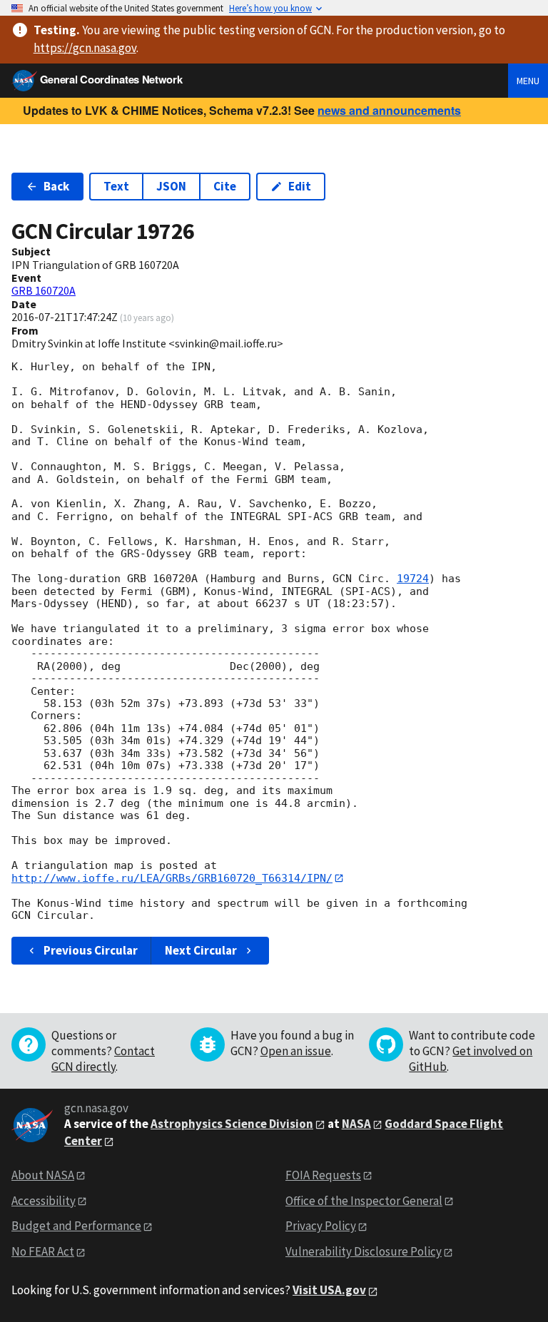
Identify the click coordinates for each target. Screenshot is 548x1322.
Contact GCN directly (103, 1058)
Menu (528, 80)
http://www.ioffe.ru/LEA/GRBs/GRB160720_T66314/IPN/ (172, 878)
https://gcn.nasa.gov (85, 48)
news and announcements (389, 110)
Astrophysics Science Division (232, 1124)
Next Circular (201, 950)
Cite (224, 186)
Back (56, 186)
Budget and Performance (76, 1226)
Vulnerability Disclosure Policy (363, 1251)
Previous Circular (91, 950)
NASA (356, 1124)
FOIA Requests (323, 1175)
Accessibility (43, 1201)
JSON (171, 186)
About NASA (42, 1175)
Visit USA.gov (329, 1290)
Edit (299, 186)
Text (116, 186)
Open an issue (295, 1051)
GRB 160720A (43, 290)
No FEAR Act (42, 1251)
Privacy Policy (320, 1226)
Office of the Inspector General (363, 1201)
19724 (413, 578)
